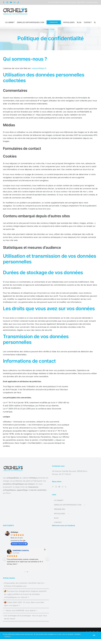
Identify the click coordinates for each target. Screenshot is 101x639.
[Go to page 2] (27, 571)
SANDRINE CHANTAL (21, 550)
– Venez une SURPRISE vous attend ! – (21, 610)
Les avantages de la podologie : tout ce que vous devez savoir (25, 617)
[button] (95, 22)
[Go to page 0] (24, 571)
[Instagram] (56, 486)
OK (94, 635)
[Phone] (65, 486)
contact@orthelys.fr (92, 2)
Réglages (7, 636)
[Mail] (62, 486)
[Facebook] (53, 486)
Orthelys (14, 532)
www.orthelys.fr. (39, 68)
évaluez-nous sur (18, 544)
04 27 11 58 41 (65, 474)
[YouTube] (59, 486)
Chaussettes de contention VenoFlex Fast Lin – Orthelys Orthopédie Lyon (24, 584)
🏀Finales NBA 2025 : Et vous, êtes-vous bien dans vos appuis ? (24, 603)
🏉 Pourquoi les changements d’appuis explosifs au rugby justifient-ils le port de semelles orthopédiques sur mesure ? (25, 594)
